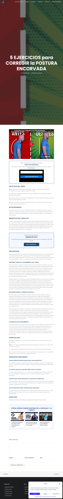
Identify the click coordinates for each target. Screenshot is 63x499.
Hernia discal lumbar (9, 487)
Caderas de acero (8, 493)
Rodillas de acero (8, 491)
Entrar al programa (56, 1)
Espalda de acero (8, 489)
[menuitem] (19, 2)
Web (41, 457)
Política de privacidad (47, 496)
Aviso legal (54, 496)
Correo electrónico (29, 457)
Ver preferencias (56, 493)
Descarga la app (19, 1)
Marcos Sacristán (37, 73)
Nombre (11, 457)
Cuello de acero (8, 495)
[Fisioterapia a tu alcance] (3, 2)
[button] (59, 483)
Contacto (47, 1)
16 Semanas (40, 1)
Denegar (45, 493)
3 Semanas (33, 1)
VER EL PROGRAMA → (31, 244)
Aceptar (34, 493)
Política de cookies (38, 496)
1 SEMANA (27, 1)
